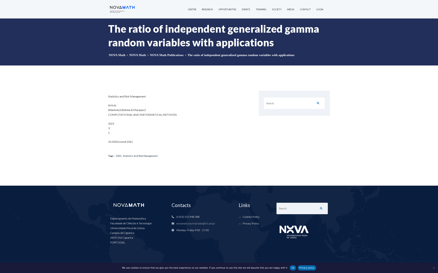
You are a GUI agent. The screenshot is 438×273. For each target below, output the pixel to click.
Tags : (111, 155)
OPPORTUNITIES (227, 9)
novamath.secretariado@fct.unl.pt (195, 223)
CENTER (192, 9)
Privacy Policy (251, 223)
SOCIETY (276, 9)
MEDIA (290, 9)
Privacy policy (306, 267)
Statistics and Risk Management (140, 155)
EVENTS (246, 9)
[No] (433, 268)
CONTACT (305, 9)
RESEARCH (207, 9)
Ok (292, 267)
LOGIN (320, 9)
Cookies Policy (251, 216)
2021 (118, 155)
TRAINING (261, 9)
